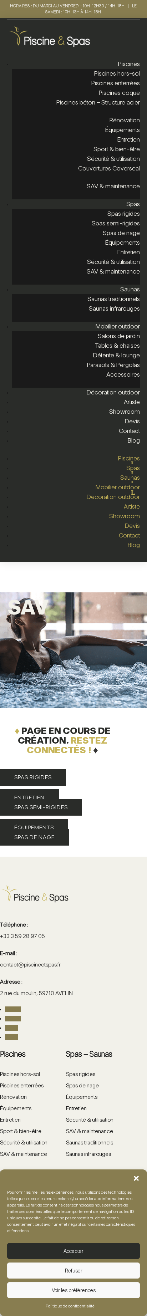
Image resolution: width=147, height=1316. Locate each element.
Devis (132, 421)
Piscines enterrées (115, 83)
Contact (129, 430)
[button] (136, 1178)
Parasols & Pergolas (113, 364)
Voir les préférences (74, 1290)
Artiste (132, 401)
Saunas (130, 289)
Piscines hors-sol (117, 73)
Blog (134, 440)
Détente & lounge (116, 355)
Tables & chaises (117, 345)
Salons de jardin (119, 336)
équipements (34, 827)
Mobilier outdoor (118, 326)
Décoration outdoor (113, 392)
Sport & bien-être (116, 149)
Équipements (122, 129)
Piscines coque (119, 92)
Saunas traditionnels (113, 298)
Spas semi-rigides (116, 223)
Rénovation (125, 120)
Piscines (129, 63)
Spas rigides (123, 213)
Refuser (73, 1270)
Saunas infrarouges (114, 308)
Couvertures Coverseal (109, 168)
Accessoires (123, 374)
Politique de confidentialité (70, 1306)
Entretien (128, 139)
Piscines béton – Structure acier (98, 102)
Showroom (124, 411)
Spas (133, 204)
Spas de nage (121, 232)
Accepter (73, 1251)
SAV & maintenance (113, 186)
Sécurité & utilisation (113, 158)
